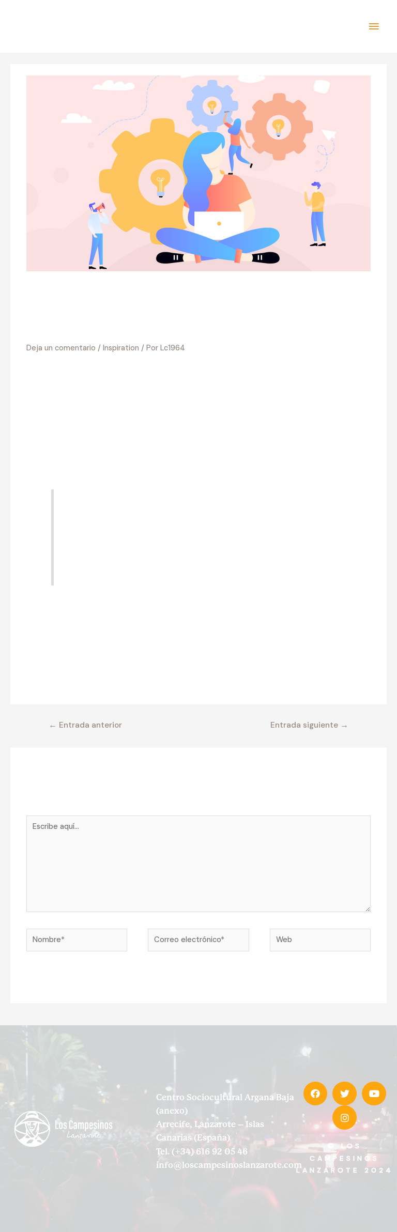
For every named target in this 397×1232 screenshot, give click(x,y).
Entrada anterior (85, 725)
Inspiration (121, 348)
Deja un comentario (61, 348)
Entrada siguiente (309, 725)
